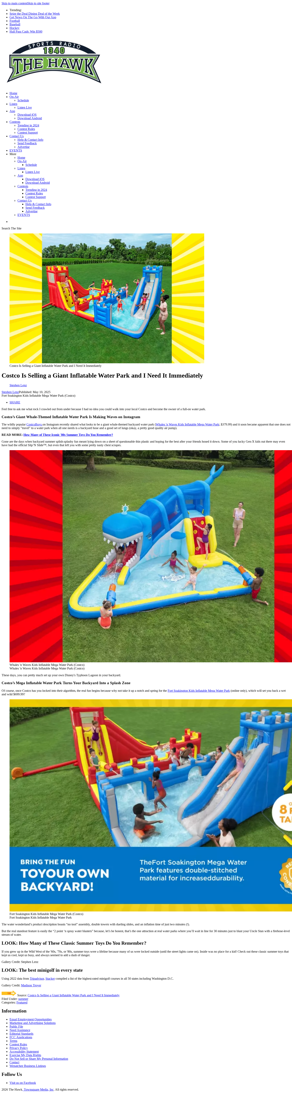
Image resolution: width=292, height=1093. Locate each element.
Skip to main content (14, 3)
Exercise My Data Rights (25, 1055)
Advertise (23, 147)
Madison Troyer (31, 985)
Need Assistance (20, 1030)
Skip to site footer (38, 3)
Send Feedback (27, 143)
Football (15, 20)
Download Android (29, 118)
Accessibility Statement (24, 1051)
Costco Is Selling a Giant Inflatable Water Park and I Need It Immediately (74, 995)
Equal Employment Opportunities (31, 1019)
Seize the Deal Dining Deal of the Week (35, 13)
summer (23, 999)
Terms (13, 1040)
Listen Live (24, 107)
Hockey (14, 28)
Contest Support (27, 132)
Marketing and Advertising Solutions (33, 1023)
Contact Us (17, 136)
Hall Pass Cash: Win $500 (26, 31)
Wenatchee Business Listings (28, 1066)
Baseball (15, 24)
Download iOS (27, 114)
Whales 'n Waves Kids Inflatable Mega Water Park (187, 424)
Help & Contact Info (30, 139)
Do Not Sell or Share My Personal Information (39, 1058)
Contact (14, 1062)
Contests (15, 121)
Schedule (23, 100)
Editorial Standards (21, 1033)
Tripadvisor (37, 978)
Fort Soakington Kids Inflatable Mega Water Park (199, 690)
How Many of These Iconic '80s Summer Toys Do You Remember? (68, 434)
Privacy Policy (19, 1048)
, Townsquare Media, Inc (38, 1089)
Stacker (50, 978)
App (12, 111)
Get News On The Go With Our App (33, 17)
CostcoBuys (34, 424)
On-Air (14, 96)
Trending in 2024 (28, 125)
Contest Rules (26, 129)
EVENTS (16, 150)
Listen (13, 104)
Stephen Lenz (10, 392)
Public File (16, 1026)
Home (13, 93)
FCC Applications (21, 1037)
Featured (21, 1002)
